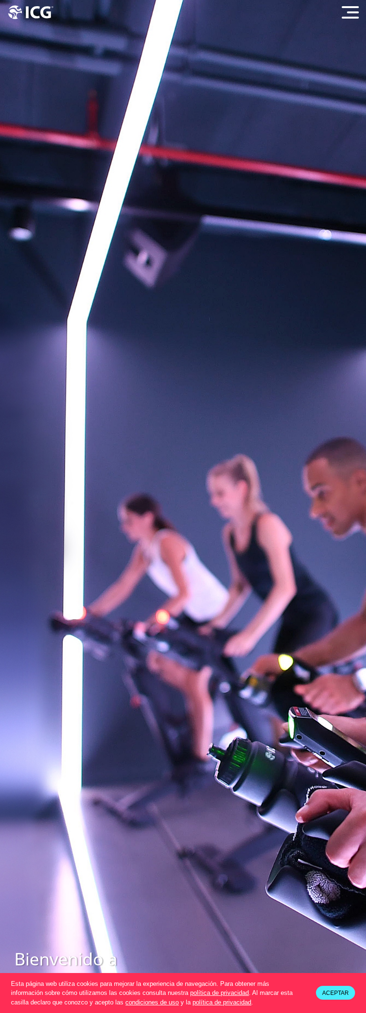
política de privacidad (219, 992)
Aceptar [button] (335, 993)
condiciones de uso (152, 1002)
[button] (256, 1003)
